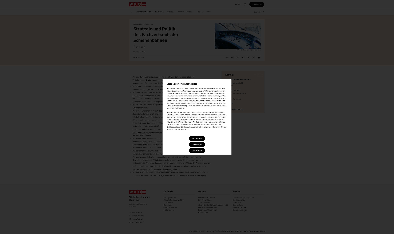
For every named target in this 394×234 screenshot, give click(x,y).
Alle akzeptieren (197, 138)
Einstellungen (197, 144)
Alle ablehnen (197, 151)
